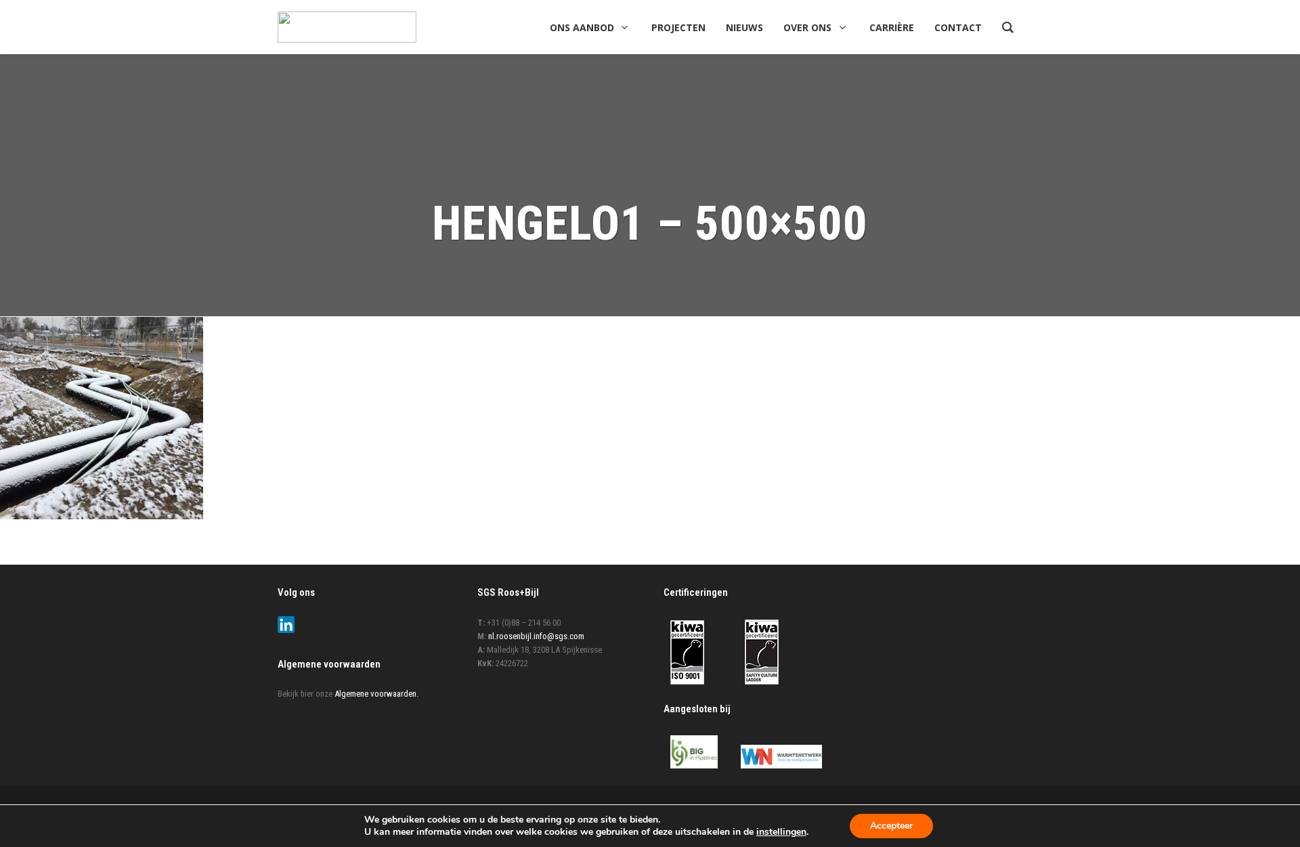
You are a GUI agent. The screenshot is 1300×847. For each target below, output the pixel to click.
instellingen (781, 832)
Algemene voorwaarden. (376, 694)
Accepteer (891, 825)
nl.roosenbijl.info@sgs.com (536, 636)
